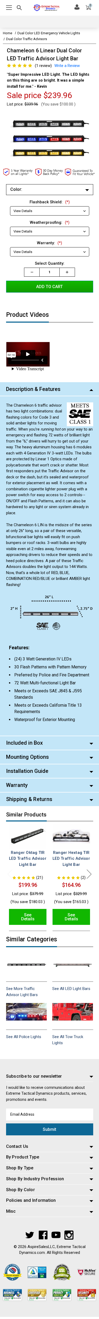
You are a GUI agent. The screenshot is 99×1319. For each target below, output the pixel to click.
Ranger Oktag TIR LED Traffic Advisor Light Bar (27, 858)
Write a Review (67, 65)
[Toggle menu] (9, 8)
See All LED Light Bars (71, 988)
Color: (16, 189)
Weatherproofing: (49, 222)
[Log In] (77, 7)
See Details (28, 916)
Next (89, 874)
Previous (10, 874)
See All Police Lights (23, 1036)
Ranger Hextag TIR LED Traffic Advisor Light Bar (71, 858)
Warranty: (49, 243)
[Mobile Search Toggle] (19, 8)
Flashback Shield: (50, 202)
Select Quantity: (49, 263)
